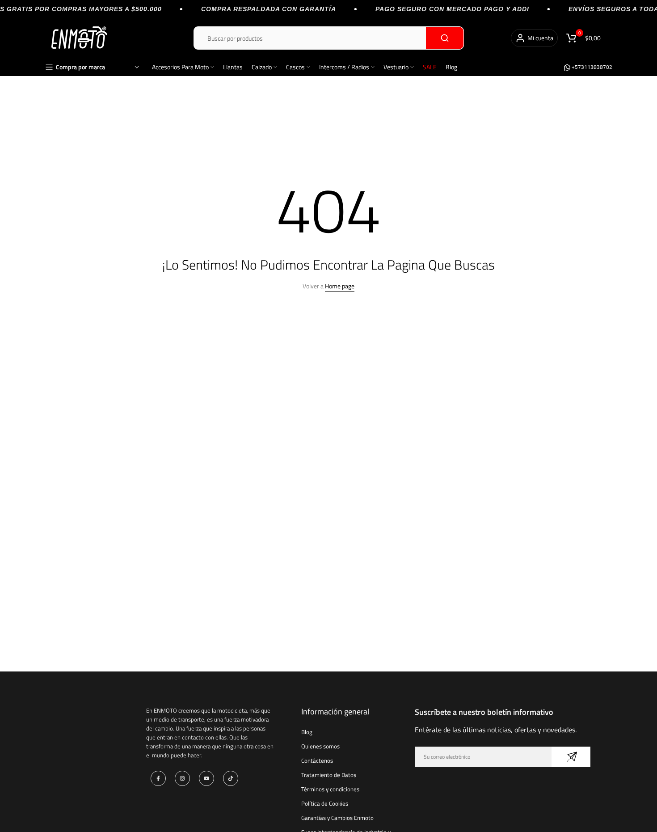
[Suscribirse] (571, 757)
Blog (451, 67)
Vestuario (396, 67)
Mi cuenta (540, 37)
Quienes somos (320, 746)
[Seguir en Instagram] (182, 778)
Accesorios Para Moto (180, 67)
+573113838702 (591, 67)
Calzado (262, 67)
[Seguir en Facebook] (158, 778)
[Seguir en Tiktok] (230, 778)
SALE (430, 67)
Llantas (233, 67)
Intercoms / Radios (344, 67)
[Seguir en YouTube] (206, 778)
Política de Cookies (324, 803)
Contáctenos (317, 760)
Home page (339, 286)
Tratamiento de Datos (328, 774)
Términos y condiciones (330, 789)
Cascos (295, 67)
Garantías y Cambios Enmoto (337, 817)
